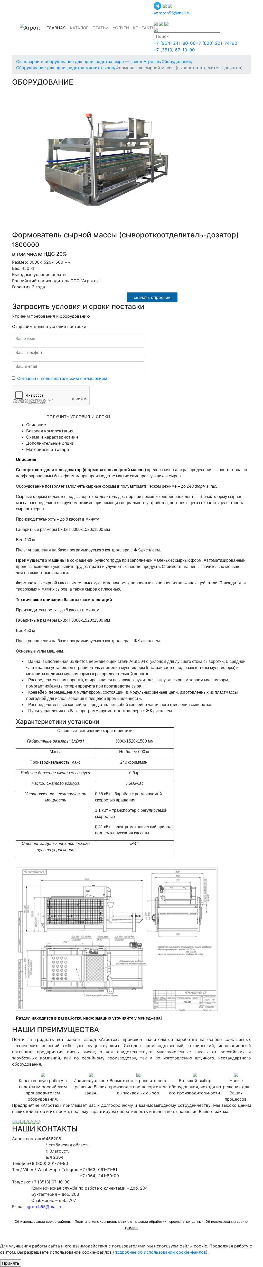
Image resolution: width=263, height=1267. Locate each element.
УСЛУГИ (121, 27)
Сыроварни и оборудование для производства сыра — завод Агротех (89, 61)
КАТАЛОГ (79, 27)
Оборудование (177, 61)
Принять (10, 1263)
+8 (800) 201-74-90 (48, 1163)
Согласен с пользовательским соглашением (62, 378)
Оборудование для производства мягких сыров (66, 67)
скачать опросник (152, 297)
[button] (196, 93)
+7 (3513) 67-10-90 (174, 49)
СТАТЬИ (100, 27)
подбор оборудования (99, 296)
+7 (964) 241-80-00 (175, 43)
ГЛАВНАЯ (57, 27)
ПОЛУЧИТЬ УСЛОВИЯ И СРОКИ (78, 416)
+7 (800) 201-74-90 (216, 43)
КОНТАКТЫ (144, 27)
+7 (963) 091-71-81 (98, 1169)
